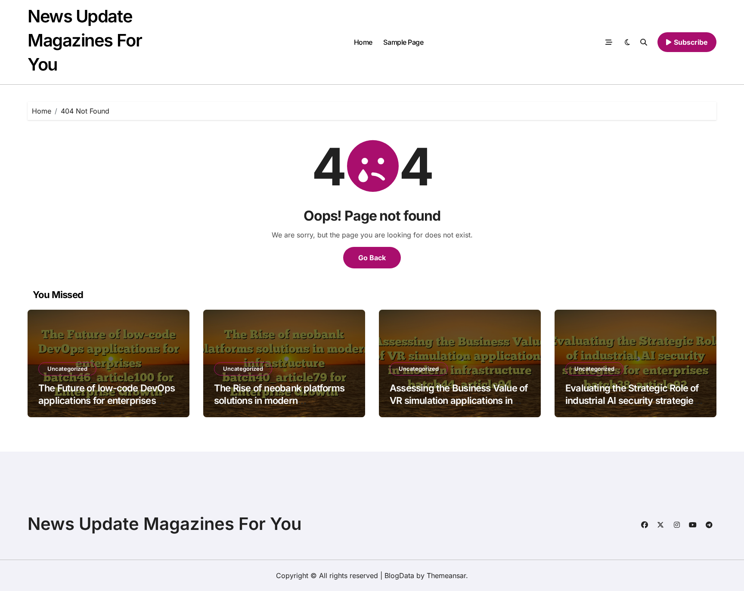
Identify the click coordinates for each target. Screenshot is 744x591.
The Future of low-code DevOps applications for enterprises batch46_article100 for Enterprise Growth (106, 406)
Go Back (372, 257)
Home (363, 42)
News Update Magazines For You (85, 40)
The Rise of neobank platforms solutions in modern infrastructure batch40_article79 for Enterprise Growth (283, 406)
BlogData (399, 575)
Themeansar (446, 575)
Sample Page (403, 42)
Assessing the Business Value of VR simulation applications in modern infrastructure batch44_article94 (459, 406)
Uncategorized (67, 368)
